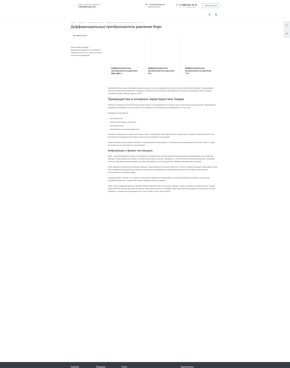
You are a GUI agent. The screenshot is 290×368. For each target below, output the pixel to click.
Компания (75, 367)
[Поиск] (216, 14)
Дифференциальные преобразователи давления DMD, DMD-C (124, 71)
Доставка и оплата (80, 35)
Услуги (124, 367)
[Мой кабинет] (209, 14)
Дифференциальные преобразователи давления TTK (198, 71)
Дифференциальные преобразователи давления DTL (161, 71)
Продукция (100, 367)
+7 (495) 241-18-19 (188, 5)
